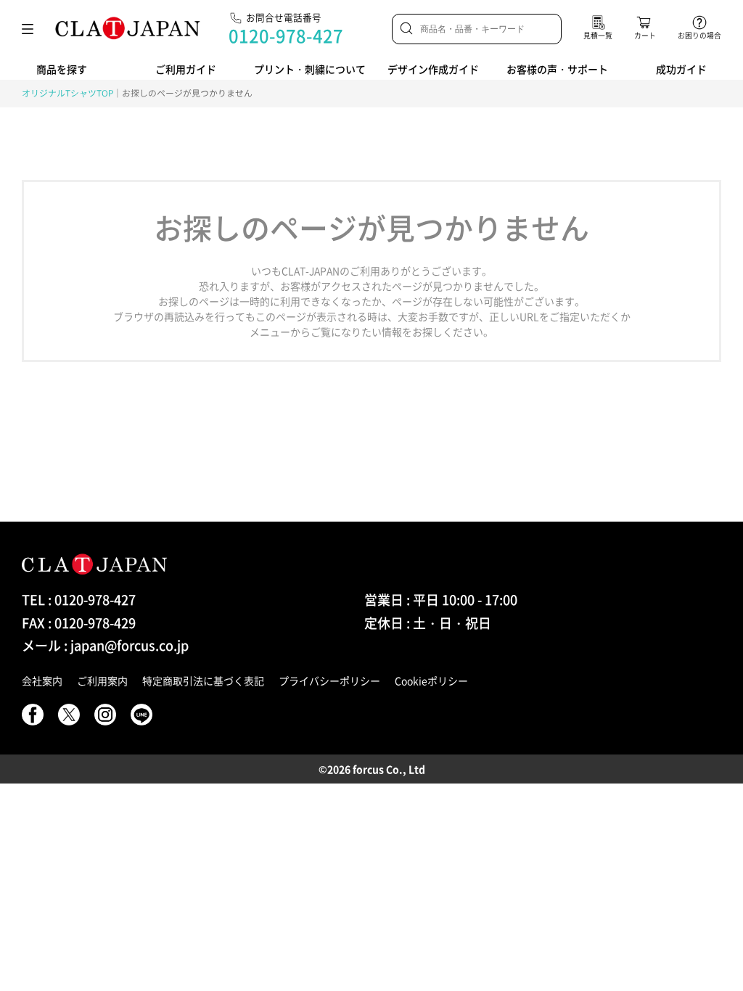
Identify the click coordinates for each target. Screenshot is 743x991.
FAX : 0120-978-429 (79, 623)
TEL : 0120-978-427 (79, 599)
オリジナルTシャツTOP (67, 92)
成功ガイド (681, 69)
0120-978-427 (286, 35)
